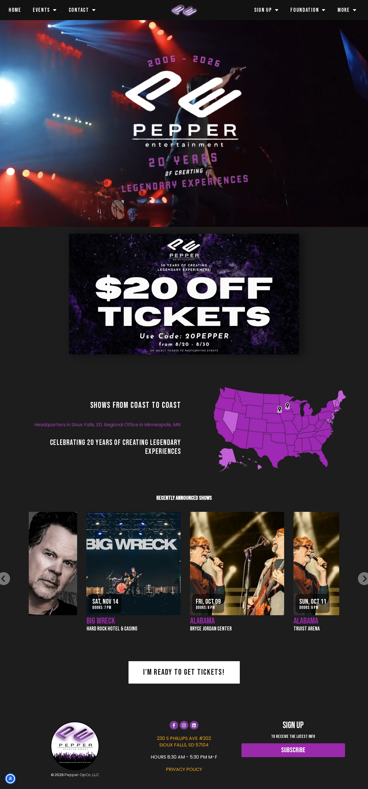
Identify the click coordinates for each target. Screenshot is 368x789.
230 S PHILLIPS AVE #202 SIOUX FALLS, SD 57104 (184, 741)
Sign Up (263, 10)
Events (41, 10)
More (344, 10)
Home (15, 10)
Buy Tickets (158, 559)
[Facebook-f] (174, 725)
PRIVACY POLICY (184, 769)
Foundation (304, 10)
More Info (158, 578)
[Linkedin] (194, 725)
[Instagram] (184, 725)
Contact (79, 10)
